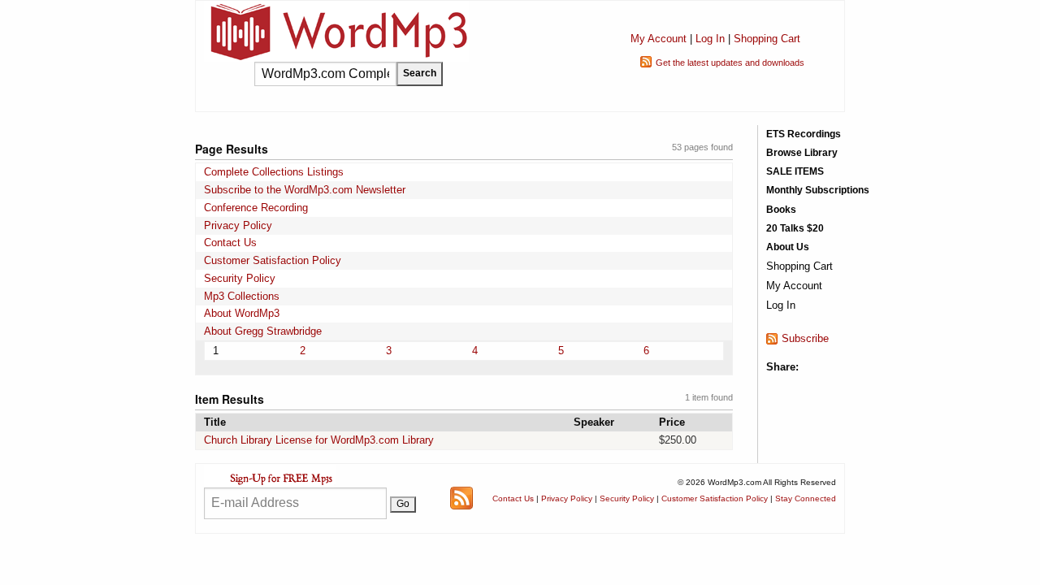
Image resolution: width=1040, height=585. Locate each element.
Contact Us (230, 242)
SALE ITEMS (795, 171)
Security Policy (239, 278)
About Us (787, 247)
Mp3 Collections (242, 296)
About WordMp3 (242, 313)
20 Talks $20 (795, 228)
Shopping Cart (767, 38)
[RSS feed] (461, 498)
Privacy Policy (238, 225)
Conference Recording (256, 208)
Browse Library (802, 152)
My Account (658, 38)
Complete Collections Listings (274, 172)
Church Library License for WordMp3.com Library (319, 440)
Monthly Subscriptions (817, 190)
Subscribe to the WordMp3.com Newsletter (304, 190)
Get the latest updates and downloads (730, 62)
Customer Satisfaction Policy (272, 260)
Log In (710, 38)
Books (781, 209)
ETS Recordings (803, 134)
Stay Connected (805, 498)
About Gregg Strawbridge (263, 331)
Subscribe (805, 338)
